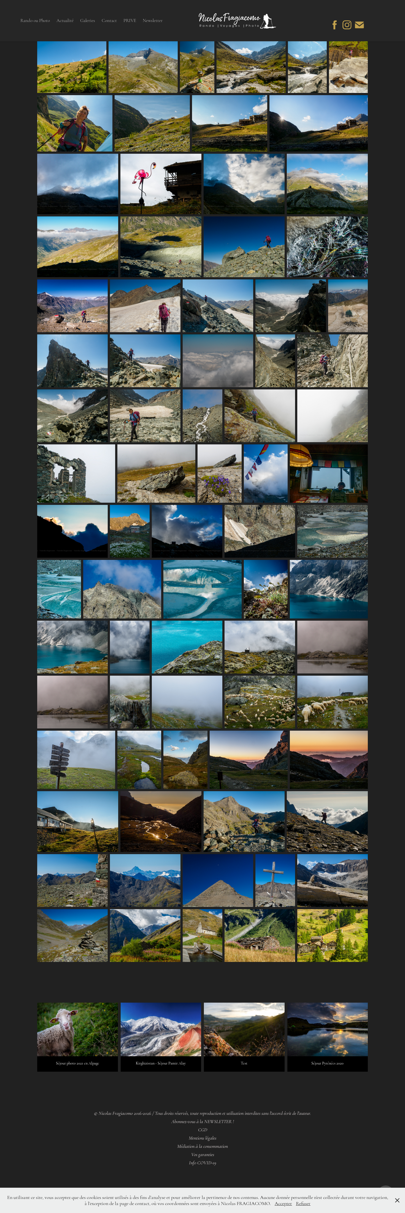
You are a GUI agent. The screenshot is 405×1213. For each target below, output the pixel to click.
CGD (202, 1130)
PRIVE (129, 20)
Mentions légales (202, 1138)
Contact (109, 20)
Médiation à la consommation (202, 1146)
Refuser (303, 1203)
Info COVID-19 (202, 1163)
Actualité (65, 20)
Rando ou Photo (35, 20)
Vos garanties (202, 1154)
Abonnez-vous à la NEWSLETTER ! (202, 1121)
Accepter (283, 1203)
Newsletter (153, 20)
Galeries (87, 20)
